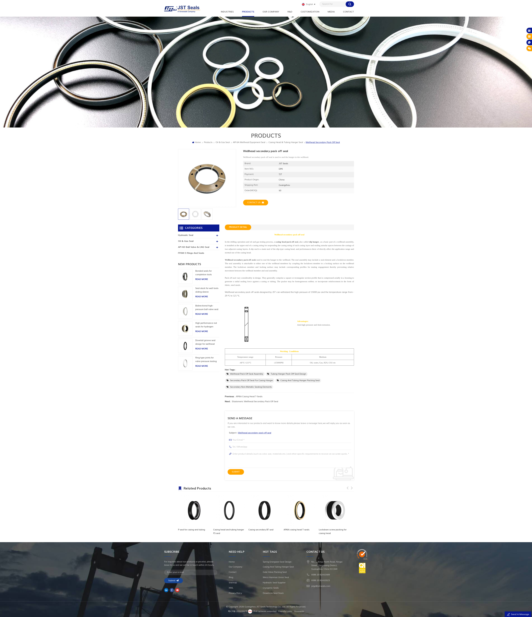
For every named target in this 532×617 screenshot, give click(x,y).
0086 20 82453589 (320, 574)
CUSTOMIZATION (310, 11)
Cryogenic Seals (271, 588)
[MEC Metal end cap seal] (300, 510)
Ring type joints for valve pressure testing (206, 359)
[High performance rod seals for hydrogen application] (185, 329)
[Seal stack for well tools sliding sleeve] (185, 294)
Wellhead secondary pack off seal (254, 433)
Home (198, 142)
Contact (348, 11)
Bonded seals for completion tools (203, 273)
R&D (289, 11)
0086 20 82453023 (320, 580)
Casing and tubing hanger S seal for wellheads (335, 531)
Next (352, 488)
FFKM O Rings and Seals (191, 253)
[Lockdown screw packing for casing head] (265, 510)
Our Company (271, 11)
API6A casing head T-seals (249, 396)
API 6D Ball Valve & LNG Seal (193, 247)
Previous (347, 488)
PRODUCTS (248, 11)
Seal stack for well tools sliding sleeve (206, 290)
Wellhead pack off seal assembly (246, 374)
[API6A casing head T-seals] (230, 510)
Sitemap (233, 582)
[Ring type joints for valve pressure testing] (185, 363)
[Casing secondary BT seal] (194, 510)
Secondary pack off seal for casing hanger (251, 380)
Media (331, 11)
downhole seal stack (273, 593)
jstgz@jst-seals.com (320, 586)
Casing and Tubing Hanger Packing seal (300, 380)
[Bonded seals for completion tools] (185, 276)
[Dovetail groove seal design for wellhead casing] (185, 346)
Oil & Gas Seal (223, 142)
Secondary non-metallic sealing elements (251, 387)
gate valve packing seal (275, 572)
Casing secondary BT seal (191, 529)
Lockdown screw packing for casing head (263, 531)
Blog (231, 577)
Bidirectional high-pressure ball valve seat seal (206, 307)
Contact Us (253, 202)
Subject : (250, 433)
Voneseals (299, 611)
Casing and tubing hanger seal (278, 567)
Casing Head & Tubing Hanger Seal (285, 142)
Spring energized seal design (277, 562)
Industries (227, 11)
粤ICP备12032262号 (237, 611)
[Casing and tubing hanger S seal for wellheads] (335, 510)
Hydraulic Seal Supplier (274, 582)
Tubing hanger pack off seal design (288, 374)
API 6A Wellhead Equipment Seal (249, 142)
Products (208, 142)
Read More (201, 279)
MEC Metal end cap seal (296, 529)
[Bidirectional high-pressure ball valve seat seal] (185, 311)
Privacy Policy (235, 593)
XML (231, 588)
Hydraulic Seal (185, 235)
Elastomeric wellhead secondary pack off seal (255, 401)
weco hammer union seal (276, 577)
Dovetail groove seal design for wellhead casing (205, 342)
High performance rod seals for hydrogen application (206, 325)
